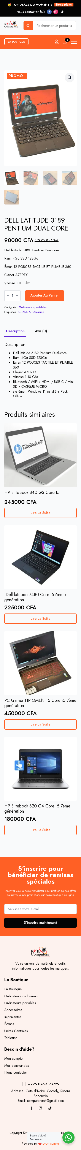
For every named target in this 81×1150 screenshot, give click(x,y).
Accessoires (13, 1010)
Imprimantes (12, 1017)
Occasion (38, 312)
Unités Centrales (16, 1031)
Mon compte (13, 1058)
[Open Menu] (74, 42)
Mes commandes (16, 1065)
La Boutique (13, 989)
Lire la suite (40, 512)
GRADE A (24, 312)
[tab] (15, 331)
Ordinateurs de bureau (21, 996)
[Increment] (17, 295)
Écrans (9, 1024)
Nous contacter (15, 1072)
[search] (28, 26)
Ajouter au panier (44, 295)
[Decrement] (7, 295)
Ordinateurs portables (32, 307)
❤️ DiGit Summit (48, 1144)
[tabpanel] (40, 370)
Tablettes (10, 1038)
